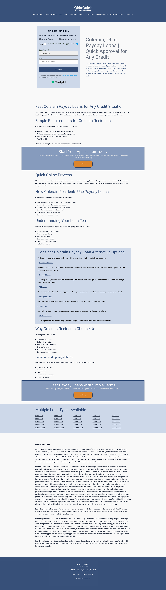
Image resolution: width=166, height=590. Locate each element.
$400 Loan (96, 416)
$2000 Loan (58, 422)
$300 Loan (77, 416)
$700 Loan (58, 419)
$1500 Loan (39, 422)
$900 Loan (96, 419)
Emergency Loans (45, 297)
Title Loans (43, 287)
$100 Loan (39, 416)
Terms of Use (73, 75)
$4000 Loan (97, 422)
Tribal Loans (43, 306)
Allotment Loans (45, 316)
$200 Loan (58, 416)
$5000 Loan (116, 422)
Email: (41, 58)
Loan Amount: (44, 50)
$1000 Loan (116, 419)
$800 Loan (77, 419)
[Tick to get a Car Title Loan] (77, 44)
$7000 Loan (58, 425)
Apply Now (83, 164)
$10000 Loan (116, 425)
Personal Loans (45, 275)
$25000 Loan (78, 428)
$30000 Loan (97, 428)
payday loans (102, 68)
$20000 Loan (59, 428)
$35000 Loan (116, 428)
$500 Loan (115, 416)
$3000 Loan (77, 422)
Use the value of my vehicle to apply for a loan (60, 44)
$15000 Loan (40, 428)
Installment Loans (46, 263)
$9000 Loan (97, 425)
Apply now (58, 69)
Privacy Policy (66, 75)
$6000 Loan (39, 425)
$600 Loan (39, 419)
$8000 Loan (77, 425)
